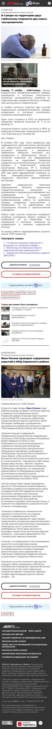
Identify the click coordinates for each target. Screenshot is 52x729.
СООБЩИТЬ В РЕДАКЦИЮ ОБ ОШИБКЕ (20, 657)
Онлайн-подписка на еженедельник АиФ (23, 638)
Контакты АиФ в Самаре (14, 650)
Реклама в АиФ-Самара (14, 641)
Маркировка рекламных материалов (21, 654)
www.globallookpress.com (12, 60)
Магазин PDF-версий (12, 634)
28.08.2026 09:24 (8, 353)
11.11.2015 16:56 (7, 10)
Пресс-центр (35, 631)
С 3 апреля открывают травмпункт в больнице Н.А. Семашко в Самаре (23, 244)
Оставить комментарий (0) (26, 274)
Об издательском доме (14, 631)
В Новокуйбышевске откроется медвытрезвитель (23, 316)
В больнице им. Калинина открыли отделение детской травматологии (23, 249)
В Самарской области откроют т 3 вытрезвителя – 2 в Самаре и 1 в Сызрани (30, 309)
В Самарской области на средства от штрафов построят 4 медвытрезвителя (29, 324)
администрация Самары (12, 399)
